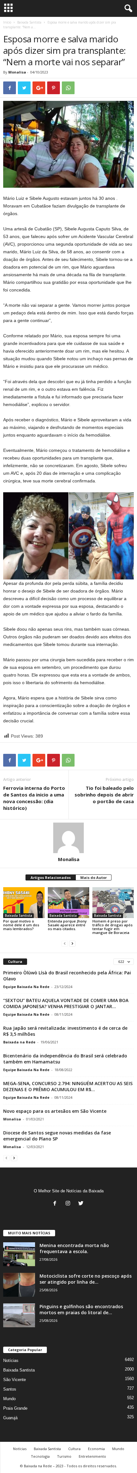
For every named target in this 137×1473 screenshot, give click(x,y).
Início (7, 22)
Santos (9, 1389)
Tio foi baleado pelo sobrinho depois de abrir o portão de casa (104, 794)
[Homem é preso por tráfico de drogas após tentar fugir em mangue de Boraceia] (113, 902)
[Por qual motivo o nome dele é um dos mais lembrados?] (24, 902)
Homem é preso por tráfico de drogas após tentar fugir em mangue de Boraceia (112, 927)
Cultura (74, 1448)
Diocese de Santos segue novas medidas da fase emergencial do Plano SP (57, 1136)
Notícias (10, 1360)
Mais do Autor (93, 877)
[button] (127, 9)
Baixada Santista (29, 22)
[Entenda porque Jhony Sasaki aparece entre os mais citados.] (68, 902)
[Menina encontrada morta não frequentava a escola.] (19, 1254)
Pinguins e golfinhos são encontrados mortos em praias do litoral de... (81, 1309)
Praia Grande (15, 1408)
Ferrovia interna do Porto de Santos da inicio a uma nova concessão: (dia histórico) (34, 798)
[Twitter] (82, 1204)
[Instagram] (69, 1204)
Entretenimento (92, 1456)
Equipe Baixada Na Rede (26, 986)
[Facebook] (56, 1204)
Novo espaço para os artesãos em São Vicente (54, 1111)
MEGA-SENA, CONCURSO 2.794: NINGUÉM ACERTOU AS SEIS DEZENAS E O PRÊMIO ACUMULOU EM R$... (68, 1086)
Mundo (9, 1398)
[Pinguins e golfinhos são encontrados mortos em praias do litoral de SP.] (19, 1315)
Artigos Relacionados (51, 877)
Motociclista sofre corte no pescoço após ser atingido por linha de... (86, 1279)
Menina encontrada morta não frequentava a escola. (74, 1248)
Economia (96, 1448)
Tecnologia (40, 1456)
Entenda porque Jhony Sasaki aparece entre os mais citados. (67, 925)
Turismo (64, 1456)
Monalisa (17, 72)
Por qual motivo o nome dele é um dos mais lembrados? (21, 925)
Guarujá (10, 1417)
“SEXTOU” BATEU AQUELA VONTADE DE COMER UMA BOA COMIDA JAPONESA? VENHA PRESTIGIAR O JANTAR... (65, 1003)
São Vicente (14, 1379)
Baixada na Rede (19, 1042)
